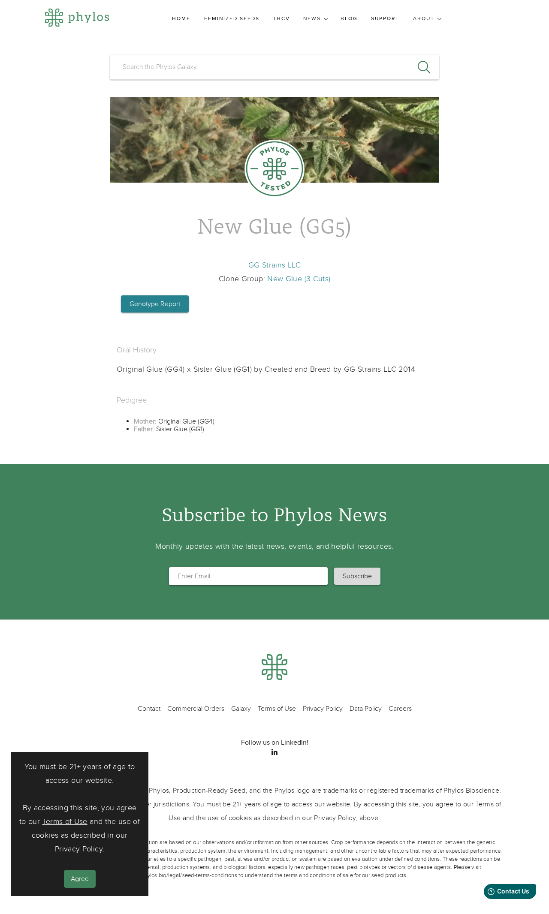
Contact (149, 708)
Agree (80, 878)
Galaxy (241, 708)
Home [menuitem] (181, 18)
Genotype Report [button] (155, 304)
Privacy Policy (323, 708)
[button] (357, 576)
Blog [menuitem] (349, 18)
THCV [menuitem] (281, 18)
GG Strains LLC (274, 265)
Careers (400, 708)
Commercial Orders (195, 708)
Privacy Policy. (79, 848)
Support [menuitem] (385, 18)
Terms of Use (64, 821)
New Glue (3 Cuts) (298, 278)
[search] (274, 66)
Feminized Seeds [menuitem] (231, 18)
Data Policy (366, 708)
